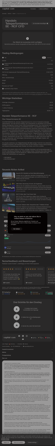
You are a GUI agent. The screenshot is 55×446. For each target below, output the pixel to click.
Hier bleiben (16, 229)
